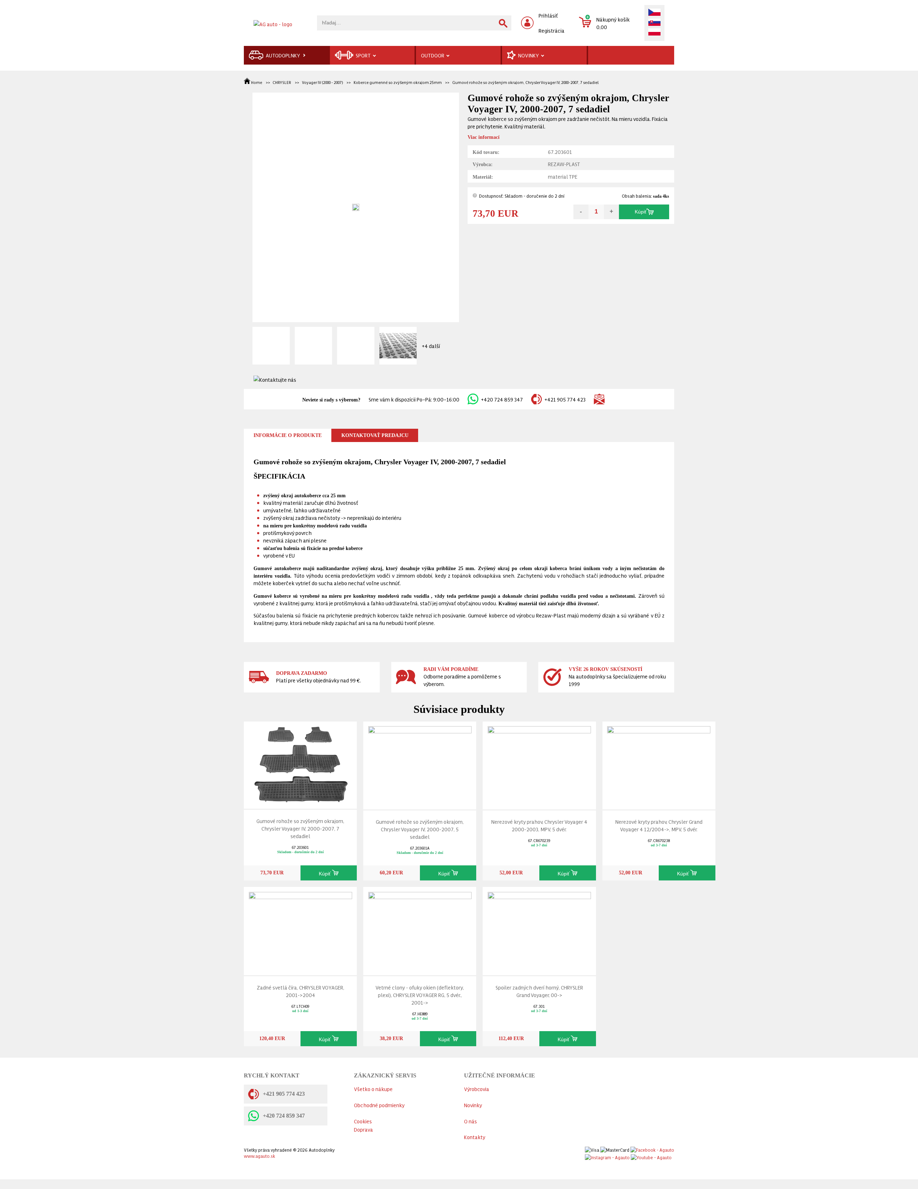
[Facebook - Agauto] (652, 1149)
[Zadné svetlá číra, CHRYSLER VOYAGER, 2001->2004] (300, 929)
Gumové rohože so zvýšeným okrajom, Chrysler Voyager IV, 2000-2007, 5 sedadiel (420, 829)
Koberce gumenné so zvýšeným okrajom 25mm (398, 82)
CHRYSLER (282, 82)
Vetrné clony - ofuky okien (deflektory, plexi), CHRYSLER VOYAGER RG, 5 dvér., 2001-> (419, 994)
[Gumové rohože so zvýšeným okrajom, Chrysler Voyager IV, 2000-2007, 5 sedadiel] (420, 763)
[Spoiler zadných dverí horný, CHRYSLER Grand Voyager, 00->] (539, 929)
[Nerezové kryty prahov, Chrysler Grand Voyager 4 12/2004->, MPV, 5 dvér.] (658, 763)
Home (256, 82)
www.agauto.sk (259, 1156)
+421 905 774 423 (565, 399)
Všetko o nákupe (373, 1088)
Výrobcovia (476, 1088)
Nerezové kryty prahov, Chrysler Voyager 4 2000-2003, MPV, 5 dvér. (539, 825)
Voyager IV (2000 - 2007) (322, 82)
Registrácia (551, 30)
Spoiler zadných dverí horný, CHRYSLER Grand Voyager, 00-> (539, 990)
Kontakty (474, 1137)
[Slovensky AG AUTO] (654, 23)
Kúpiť (641, 212)
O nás (470, 1121)
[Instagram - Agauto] (607, 1156)
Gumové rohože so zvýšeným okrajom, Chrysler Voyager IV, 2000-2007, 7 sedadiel (525, 82)
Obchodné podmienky (379, 1105)
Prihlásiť (548, 15)
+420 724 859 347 (502, 399)
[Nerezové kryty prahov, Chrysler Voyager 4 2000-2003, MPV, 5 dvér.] (539, 763)
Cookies (363, 1121)
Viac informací (484, 137)
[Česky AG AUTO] (654, 13)
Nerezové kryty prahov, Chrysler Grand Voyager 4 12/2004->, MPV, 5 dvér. (658, 825)
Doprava (363, 1129)
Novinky (473, 1105)
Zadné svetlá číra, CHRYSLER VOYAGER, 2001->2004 (300, 990)
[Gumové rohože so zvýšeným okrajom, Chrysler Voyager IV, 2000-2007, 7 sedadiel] (300, 763)
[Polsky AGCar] (654, 32)
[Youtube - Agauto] (651, 1156)
